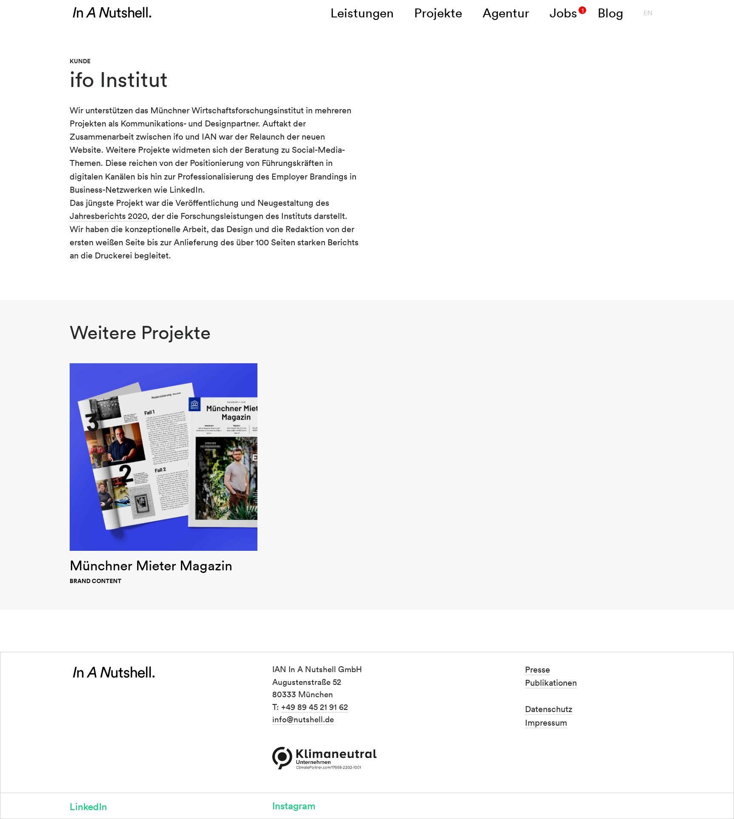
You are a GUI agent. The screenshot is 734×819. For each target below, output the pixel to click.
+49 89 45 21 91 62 (314, 706)
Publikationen (551, 682)
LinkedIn (88, 806)
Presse (537, 669)
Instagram (294, 805)
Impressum (546, 722)
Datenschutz (548, 709)
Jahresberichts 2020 (108, 215)
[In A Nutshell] (112, 12)
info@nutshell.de (303, 719)
